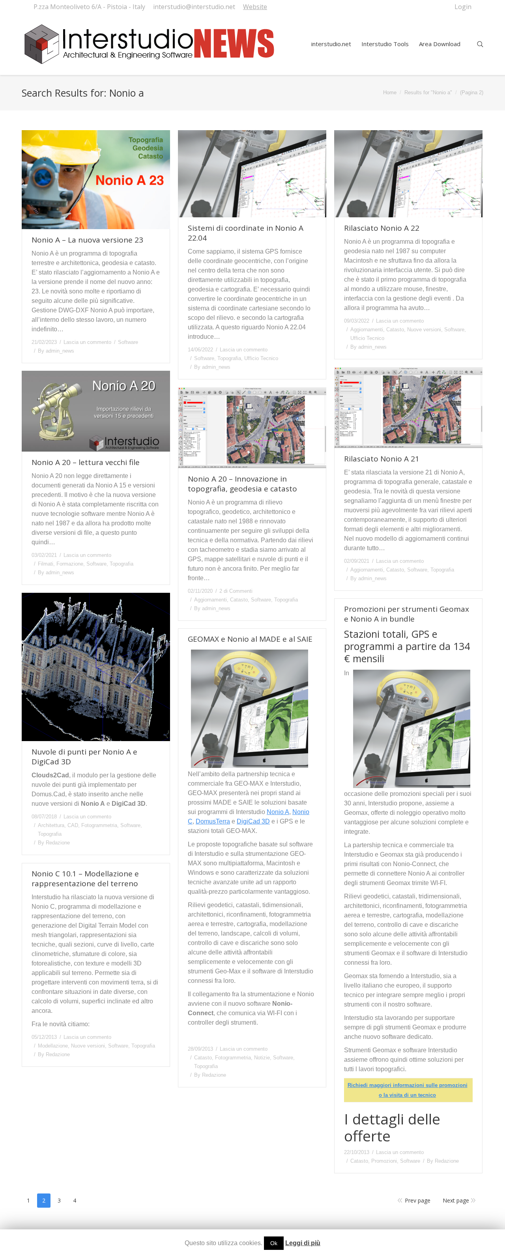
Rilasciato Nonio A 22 (381, 228)
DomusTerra (213, 821)
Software (128, 342)
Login (462, 6)
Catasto (395, 329)
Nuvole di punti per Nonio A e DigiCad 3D (84, 757)
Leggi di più (302, 1243)
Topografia (229, 358)
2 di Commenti (235, 591)
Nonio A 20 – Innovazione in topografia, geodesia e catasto (242, 484)
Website (255, 6)
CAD (72, 825)
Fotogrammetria (99, 825)
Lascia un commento (87, 342)
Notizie (262, 1058)
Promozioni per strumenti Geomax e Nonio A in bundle (406, 614)
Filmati (45, 564)
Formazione (69, 564)
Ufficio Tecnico (261, 358)
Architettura (51, 825)
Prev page (417, 1200)
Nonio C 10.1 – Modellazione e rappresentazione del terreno (85, 879)
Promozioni (384, 1161)
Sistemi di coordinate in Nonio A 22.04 (245, 233)
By (56, 351)
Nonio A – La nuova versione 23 (87, 240)
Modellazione (53, 1046)
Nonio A (278, 812)
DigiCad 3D (253, 821)
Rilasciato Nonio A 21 (381, 459)
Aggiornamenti (366, 329)
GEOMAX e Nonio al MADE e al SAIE (250, 639)
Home (390, 92)
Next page (456, 1200)
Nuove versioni (424, 329)
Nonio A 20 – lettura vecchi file (86, 462)
